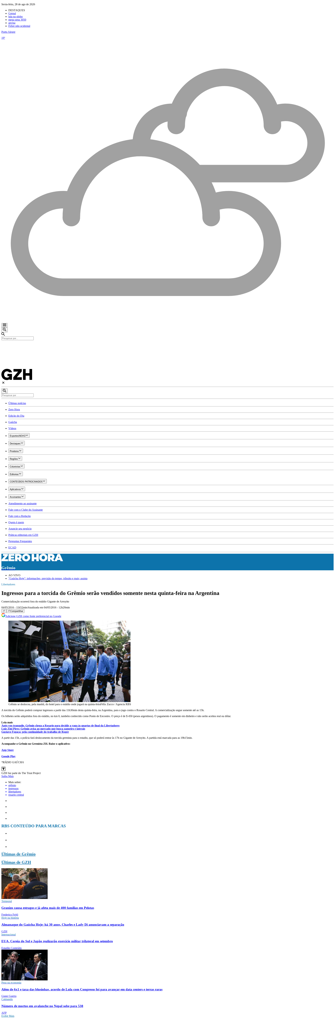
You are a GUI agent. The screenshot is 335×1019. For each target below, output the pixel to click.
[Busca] (4, 329)
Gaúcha (12, 422)
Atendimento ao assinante (22, 503)
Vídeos (12, 428)
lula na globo (15, 16)
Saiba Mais (7, 776)
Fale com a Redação (19, 516)
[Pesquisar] (4, 390)
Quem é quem (16, 522)
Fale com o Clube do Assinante (25, 509)
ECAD (12, 547)
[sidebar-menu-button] (4, 325)
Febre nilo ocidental (19, 25)
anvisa (11, 22)
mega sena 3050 (17, 19)
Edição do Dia (16, 415)
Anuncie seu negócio (20, 528)
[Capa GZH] (167, 346)
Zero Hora (14, 409)
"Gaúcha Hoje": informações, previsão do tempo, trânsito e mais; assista (47, 578)
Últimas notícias (17, 403)
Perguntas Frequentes (20, 541)
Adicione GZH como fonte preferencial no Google (33, 616)
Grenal (12, 13)
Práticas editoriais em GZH (23, 534)
